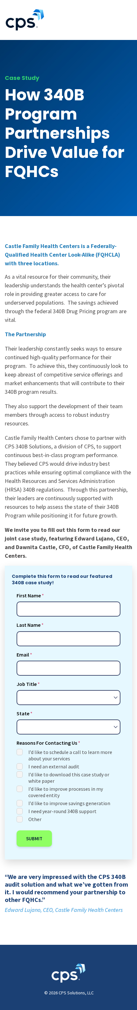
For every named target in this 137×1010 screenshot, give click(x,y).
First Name (29, 596)
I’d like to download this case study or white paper (68, 777)
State (23, 714)
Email (23, 655)
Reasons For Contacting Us (47, 743)
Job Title (27, 684)
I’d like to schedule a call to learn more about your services (70, 755)
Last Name (28, 625)
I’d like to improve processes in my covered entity (65, 792)
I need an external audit (53, 766)
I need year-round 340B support (62, 811)
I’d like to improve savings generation (69, 803)
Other (34, 819)
